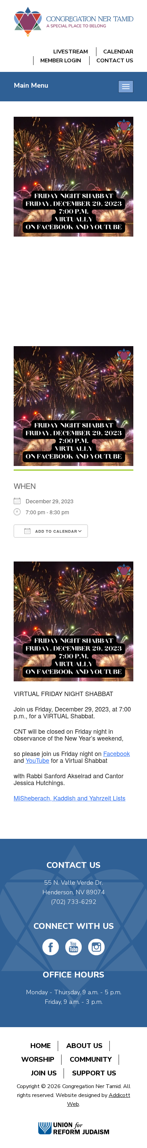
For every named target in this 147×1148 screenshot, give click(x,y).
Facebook (116, 753)
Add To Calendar (55, 531)
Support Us (94, 1073)
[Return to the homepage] (73, 22)
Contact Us (114, 60)
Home (40, 1045)
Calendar (118, 51)
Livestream (70, 51)
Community (91, 1059)
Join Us (44, 1073)
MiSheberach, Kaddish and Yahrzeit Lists (69, 797)
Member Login (60, 60)
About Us (84, 1045)
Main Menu (31, 85)
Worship (37, 1059)
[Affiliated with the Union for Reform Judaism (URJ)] (73, 1121)
